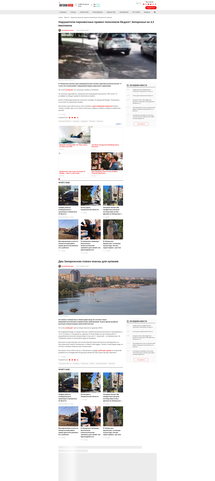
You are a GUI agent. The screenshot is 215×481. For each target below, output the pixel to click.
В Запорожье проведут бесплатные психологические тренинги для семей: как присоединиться (90, 245)
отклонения (84, 363)
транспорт (100, 121)
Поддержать (150, 7)
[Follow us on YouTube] (151, 4)
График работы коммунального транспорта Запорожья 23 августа (67, 210)
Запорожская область (65, 121)
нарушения (84, 121)
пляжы (92, 363)
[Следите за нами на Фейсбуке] (143, 4)
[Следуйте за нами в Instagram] (146, 4)
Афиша (147, 12)
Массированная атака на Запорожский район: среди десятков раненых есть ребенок (68, 244)
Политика (84, 12)
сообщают (69, 90)
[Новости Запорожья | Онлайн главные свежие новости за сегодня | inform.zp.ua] (66, 5)
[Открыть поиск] (154, 12)
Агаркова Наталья (67, 30)
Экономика (98, 12)
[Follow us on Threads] (155, 4)
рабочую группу (104, 350)
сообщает (69, 328)
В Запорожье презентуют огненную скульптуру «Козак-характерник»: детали (112, 244)
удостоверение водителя (102, 106)
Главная (62, 12)
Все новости (141, 124)
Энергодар (112, 363)
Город (73, 12)
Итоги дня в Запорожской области (90, 208)
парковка (92, 121)
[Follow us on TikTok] (153, 4)
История (136, 12)
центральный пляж (101, 363)
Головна (60, 17)
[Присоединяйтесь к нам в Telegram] (148, 4)
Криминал (124, 12)
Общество (111, 12)
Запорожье (76, 121)
